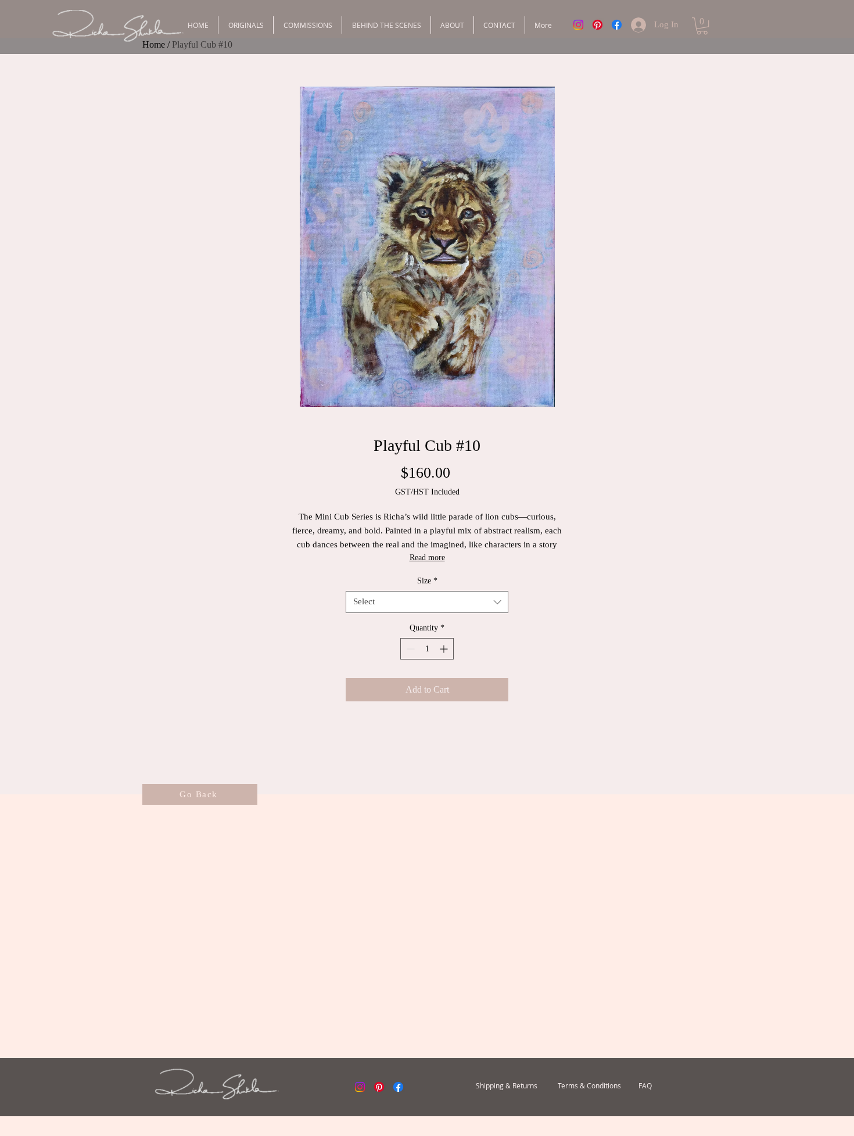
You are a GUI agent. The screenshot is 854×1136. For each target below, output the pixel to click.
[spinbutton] (427, 649)
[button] (702, 25)
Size (427, 580)
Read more (427, 557)
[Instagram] (578, 24)
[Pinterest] (597, 24)
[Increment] (444, 649)
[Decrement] (409, 649)
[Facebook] (616, 24)
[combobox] (427, 602)
